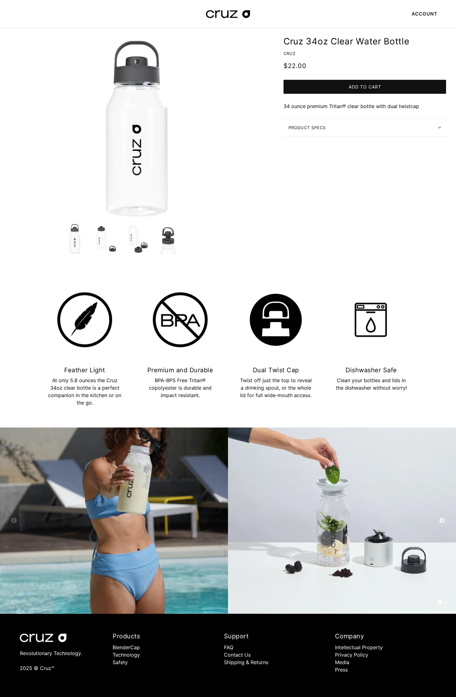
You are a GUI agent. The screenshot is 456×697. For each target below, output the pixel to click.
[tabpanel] (114, 521)
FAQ (228, 647)
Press (341, 670)
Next (442, 521)
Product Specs (307, 127)
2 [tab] (445, 602)
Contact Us (237, 655)
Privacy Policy (351, 655)
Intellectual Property (359, 647)
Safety (120, 662)
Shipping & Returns (246, 662)
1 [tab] (440, 602)
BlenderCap (126, 647)
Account (424, 14)
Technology (126, 655)
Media (342, 662)
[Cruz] (228, 14)
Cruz (290, 53)
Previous (14, 521)
